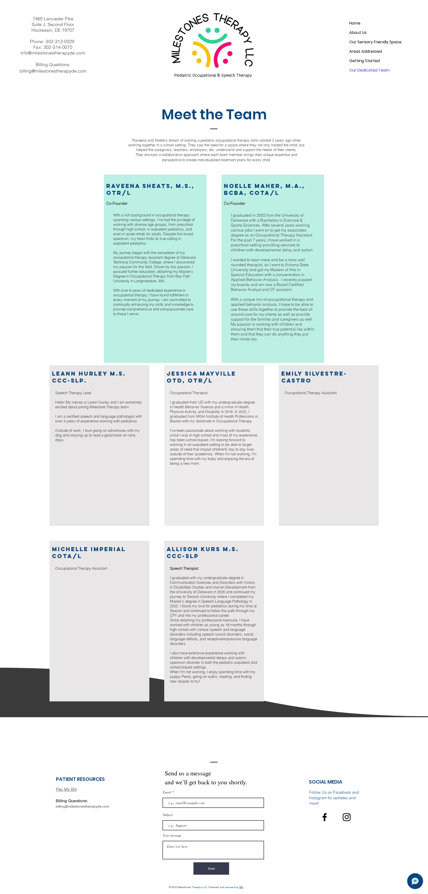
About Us (358, 32)
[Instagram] (346, 817)
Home (354, 23)
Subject (168, 815)
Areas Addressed (365, 51)
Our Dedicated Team (369, 70)
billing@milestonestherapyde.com (53, 71)
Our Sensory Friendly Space (375, 42)
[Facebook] (324, 817)
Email (167, 792)
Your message (172, 835)
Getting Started (364, 61)
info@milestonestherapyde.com (53, 53)
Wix (241, 887)
